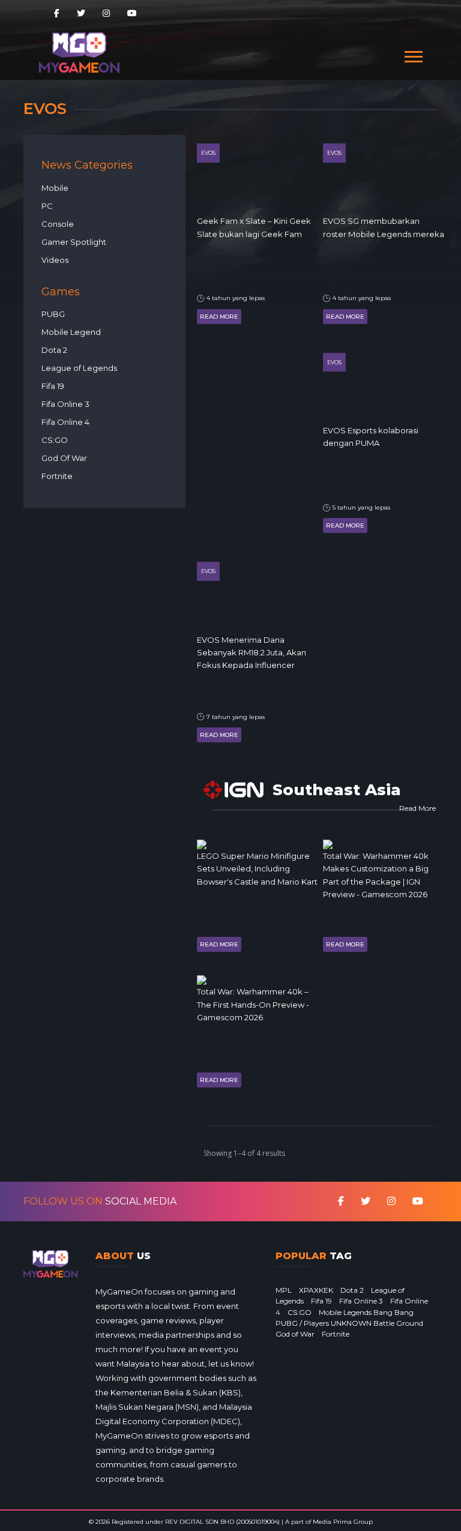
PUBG (53, 314)
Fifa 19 (52, 386)
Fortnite (57, 476)
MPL (284, 1290)
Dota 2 (54, 350)
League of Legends (79, 368)
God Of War (64, 458)
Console (57, 224)
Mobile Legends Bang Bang (366, 1312)
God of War (295, 1333)
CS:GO (54, 440)
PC (47, 206)
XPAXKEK (316, 1290)
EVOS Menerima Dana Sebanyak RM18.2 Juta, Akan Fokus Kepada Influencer (251, 652)
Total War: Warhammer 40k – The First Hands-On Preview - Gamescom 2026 (253, 1004)
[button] (412, 54)
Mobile (54, 188)
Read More (219, 316)
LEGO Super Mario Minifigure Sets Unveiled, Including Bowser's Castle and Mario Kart (257, 868)
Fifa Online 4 (65, 422)
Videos (54, 260)
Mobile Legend (71, 332)
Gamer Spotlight (73, 242)
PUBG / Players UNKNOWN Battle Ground (349, 1323)
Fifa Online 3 (65, 404)
